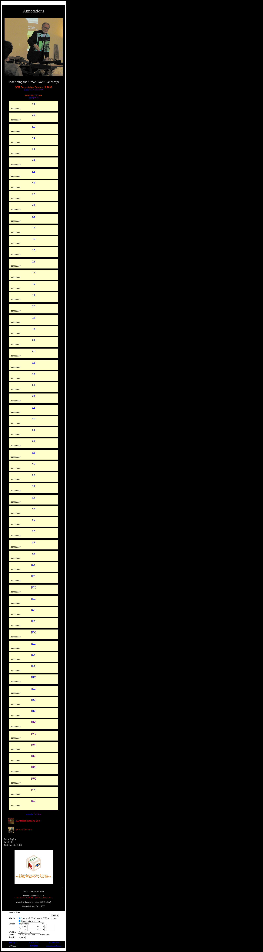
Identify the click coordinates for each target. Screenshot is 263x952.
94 (33, 497)
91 (33, 464)
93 (33, 486)
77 (33, 306)
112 (33, 700)
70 (33, 228)
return (26, 90)
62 (33, 138)
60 (33, 115)
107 (33, 643)
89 (33, 441)
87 (33, 419)
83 (33, 374)
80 (33, 340)
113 (33, 711)
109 (33, 666)
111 (33, 688)
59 (33, 104)
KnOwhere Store (54, 942)
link (30, 98)
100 (33, 565)
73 (33, 261)
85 (33, 396)
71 (33, 239)
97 (33, 531)
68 (33, 205)
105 (33, 621)
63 (33, 149)
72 (33, 250)
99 (33, 553)
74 (33, 273)
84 (33, 385)
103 (33, 598)
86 (33, 407)
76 (33, 295)
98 (33, 542)
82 (33, 362)
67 (33, 194)
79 (33, 329)
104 (33, 610)
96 (33, 520)
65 (33, 171)
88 (33, 430)
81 (33, 351)
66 (33, 183)
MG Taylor (13, 942)
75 (33, 284)
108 (33, 655)
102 (33, 587)
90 (33, 452)
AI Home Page (33, 942)
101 (33, 576)
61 (33, 126)
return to (29, 814)
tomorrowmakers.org (54, 946)
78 (33, 317)
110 (33, 677)
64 (33, 160)
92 (33, 475)
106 (33, 632)
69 (33, 216)
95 (33, 509)
